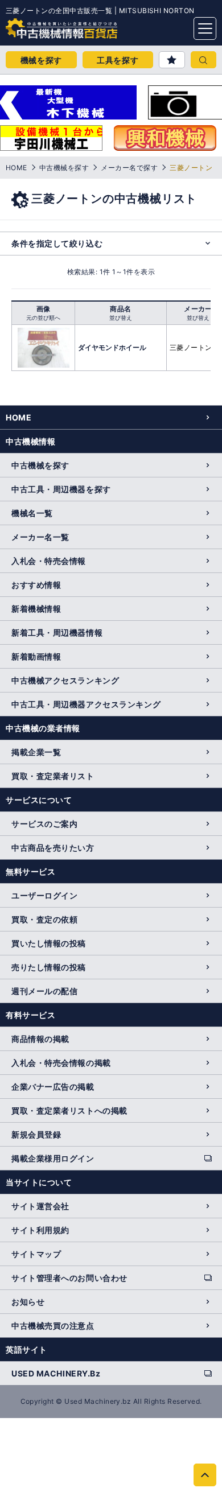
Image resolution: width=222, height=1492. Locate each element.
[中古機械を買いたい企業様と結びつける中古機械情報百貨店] (40, 25)
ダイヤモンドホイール (112, 347)
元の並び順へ (43, 317)
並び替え (120, 317)
